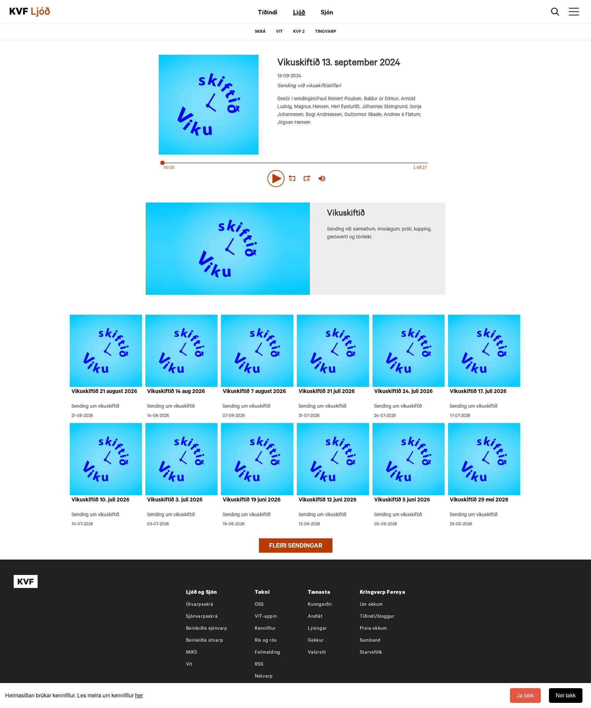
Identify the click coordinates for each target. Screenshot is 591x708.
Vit (189, 664)
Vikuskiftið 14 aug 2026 (176, 392)
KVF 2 (299, 32)
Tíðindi (267, 13)
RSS (259, 664)
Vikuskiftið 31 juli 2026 (327, 392)
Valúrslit (317, 652)
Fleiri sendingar (295, 546)
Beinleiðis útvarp (204, 640)
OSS (259, 604)
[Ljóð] (46, 12)
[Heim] (19, 12)
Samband (370, 640)
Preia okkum (373, 628)
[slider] (354, 179)
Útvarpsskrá (199, 604)
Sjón (327, 13)
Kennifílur (265, 628)
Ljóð (299, 13)
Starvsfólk (371, 652)
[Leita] (555, 12)
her (139, 695)
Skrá (260, 32)
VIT (279, 32)
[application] (295, 177)
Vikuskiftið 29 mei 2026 (479, 500)
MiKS (191, 652)
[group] (322, 178)
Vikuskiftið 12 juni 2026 (327, 500)
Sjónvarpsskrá (202, 616)
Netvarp (264, 676)
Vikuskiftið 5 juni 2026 (402, 500)
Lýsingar (317, 628)
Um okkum (371, 604)
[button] (276, 178)
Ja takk (525, 695)
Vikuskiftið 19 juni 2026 (251, 500)
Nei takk (566, 695)
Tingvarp (325, 32)
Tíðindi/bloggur (377, 616)
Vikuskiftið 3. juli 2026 (174, 500)
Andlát (315, 616)
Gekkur (316, 640)
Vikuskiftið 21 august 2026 (104, 392)
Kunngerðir (320, 604)
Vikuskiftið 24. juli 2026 (403, 392)
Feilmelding (267, 652)
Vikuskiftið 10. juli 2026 (100, 500)
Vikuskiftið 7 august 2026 (254, 392)
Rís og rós (266, 640)
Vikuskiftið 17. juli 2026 (478, 392)
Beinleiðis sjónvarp (206, 628)
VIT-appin (266, 616)
